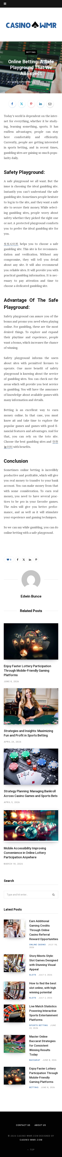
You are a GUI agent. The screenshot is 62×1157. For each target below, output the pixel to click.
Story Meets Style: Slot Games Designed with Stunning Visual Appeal (43, 962)
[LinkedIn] (40, 103)
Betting (31, 52)
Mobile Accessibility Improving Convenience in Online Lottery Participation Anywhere (25, 852)
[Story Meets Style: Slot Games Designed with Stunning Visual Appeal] (16, 965)
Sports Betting (38, 1025)
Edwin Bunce (19, 82)
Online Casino (37, 945)
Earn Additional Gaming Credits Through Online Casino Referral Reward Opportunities (43, 930)
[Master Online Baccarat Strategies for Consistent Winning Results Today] (16, 1048)
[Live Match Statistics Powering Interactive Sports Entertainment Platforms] (16, 1017)
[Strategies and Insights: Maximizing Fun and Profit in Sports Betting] (31, 706)
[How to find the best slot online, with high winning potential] (16, 990)
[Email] (50, 103)
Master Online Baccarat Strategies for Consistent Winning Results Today (42, 1045)
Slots (32, 975)
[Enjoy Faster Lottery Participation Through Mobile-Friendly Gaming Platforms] (31, 641)
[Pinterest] (31, 103)
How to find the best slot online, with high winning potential (42, 988)
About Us (40, 1125)
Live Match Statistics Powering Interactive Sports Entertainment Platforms (43, 1013)
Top (32, 1150)
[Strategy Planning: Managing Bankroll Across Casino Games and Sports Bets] (31, 767)
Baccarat (34, 1060)
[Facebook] (12, 103)
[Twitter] (21, 103)
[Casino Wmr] (31, 24)
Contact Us (23, 1125)
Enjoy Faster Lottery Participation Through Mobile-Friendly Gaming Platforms (27, 670)
